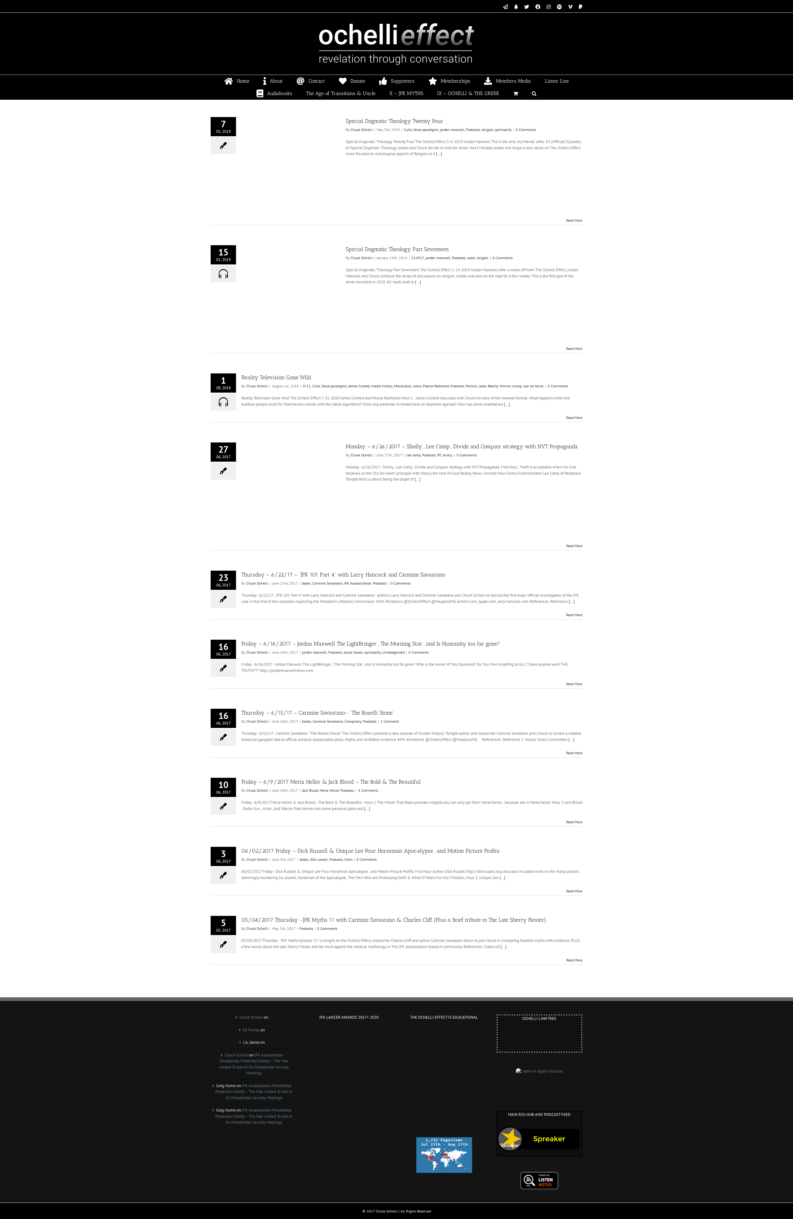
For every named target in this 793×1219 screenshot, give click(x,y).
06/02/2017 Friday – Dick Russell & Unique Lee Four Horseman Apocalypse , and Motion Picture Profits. (370, 850)
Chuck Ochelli (362, 129)
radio (471, 257)
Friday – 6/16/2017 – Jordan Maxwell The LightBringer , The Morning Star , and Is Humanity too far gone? (370, 643)
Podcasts (473, 129)
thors (348, 859)
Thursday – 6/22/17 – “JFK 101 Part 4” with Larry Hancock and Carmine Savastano (343, 574)
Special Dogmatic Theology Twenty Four (394, 121)
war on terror (533, 386)
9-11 (307, 386)
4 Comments (368, 790)
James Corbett (359, 386)
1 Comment (389, 721)
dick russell (319, 859)
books (306, 583)
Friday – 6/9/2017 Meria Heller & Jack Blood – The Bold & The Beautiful (331, 781)
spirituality (503, 129)
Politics (471, 386)
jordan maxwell (452, 129)
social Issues (353, 652)
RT (439, 455)
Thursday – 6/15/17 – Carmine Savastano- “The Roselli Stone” (317, 712)
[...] (439, 153)
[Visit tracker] (444, 1140)
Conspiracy (352, 721)
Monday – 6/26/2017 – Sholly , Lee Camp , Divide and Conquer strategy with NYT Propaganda (462, 446)
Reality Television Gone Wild (276, 377)
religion (487, 129)
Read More (574, 220)
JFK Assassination (357, 583)
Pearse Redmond (436, 386)
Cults (408, 129)
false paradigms (426, 129)
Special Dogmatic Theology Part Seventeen (397, 249)
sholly (448, 455)
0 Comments (526, 129)
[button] (534, 93)
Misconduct (402, 386)
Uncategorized (393, 652)
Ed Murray (251, 1030)
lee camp (413, 455)
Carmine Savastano (327, 583)
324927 (417, 257)
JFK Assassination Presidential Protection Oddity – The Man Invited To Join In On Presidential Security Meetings (253, 1091)
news (417, 386)
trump (517, 386)
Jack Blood (310, 790)
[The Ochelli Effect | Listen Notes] (539, 1174)
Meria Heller (329, 790)
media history (381, 386)
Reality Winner (499, 386)
